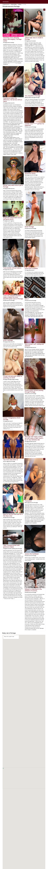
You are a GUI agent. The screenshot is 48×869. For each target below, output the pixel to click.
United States (14, 4)
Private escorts (6, 4)
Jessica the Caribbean (32, 554)
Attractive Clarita (30, 173)
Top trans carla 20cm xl (10, 459)
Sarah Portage (29, 227)
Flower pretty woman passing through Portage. (34, 391)
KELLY (27, 299)
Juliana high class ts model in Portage (34, 38)
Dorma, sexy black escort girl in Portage (13, 186)
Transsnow (28, 501)
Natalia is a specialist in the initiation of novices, (33, 589)
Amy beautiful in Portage (32, 96)
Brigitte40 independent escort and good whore (12, 218)
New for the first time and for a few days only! (13, 515)
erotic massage (8, 340)
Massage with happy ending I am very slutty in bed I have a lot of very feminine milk (34, 438)
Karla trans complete (31, 268)
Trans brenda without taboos (12, 268)
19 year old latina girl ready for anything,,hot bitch (12, 377)
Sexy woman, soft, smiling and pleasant (34, 345)
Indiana (19, 4)
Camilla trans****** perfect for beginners (34, 124)
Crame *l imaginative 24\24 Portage (11, 418)
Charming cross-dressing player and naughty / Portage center (12, 39)
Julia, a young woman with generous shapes (11, 546)
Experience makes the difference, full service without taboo (12, 99)
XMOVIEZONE (6, 1)
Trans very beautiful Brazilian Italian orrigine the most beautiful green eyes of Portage (13, 297)
